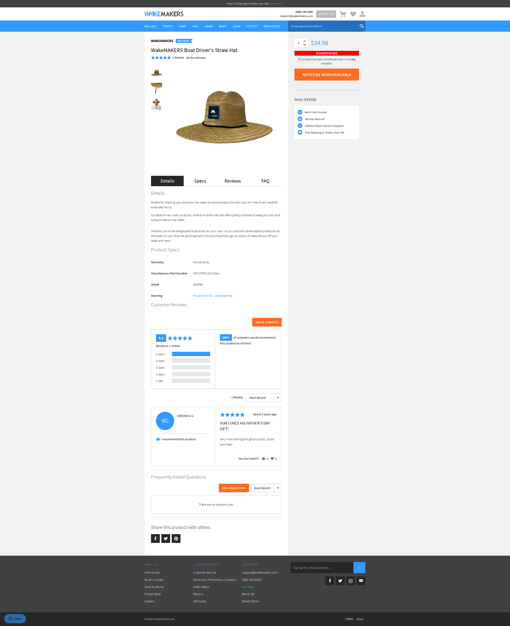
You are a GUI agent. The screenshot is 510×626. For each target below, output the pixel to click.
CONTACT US (326, 14)
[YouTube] (361, 580)
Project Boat (153, 594)
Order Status (201, 587)
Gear (236, 26)
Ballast (151, 26)
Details (167, 181)
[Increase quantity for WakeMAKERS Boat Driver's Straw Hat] (304, 41)
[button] (167, 57)
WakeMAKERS (162, 40)
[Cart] (342, 14)
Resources (272, 26)
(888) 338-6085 (304, 12)
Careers (149, 601)
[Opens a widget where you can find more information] (15, 619)
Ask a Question (234, 488)
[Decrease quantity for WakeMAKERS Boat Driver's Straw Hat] (304, 44)
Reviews (233, 181)
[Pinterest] (176, 538)
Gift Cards (199, 601)
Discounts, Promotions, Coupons (214, 580)
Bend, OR (248, 594)
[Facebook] (155, 538)
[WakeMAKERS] (164, 14)
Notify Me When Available (326, 74)
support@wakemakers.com (296, 16)
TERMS (349, 619)
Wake (209, 26)
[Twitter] (165, 538)
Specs (200, 181)
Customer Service (204, 572)
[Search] (361, 26)
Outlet (251, 26)
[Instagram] (350, 580)
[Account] (362, 14)
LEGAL (360, 619)
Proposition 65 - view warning (212, 296)
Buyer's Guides (154, 580)
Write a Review (196, 58)
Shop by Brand (154, 587)
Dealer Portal (250, 601)
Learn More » (276, 3)
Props (168, 26)
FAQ (265, 181)
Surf (182, 26)
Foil (195, 26)
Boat (223, 26)
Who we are (152, 572)
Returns (198, 594)
